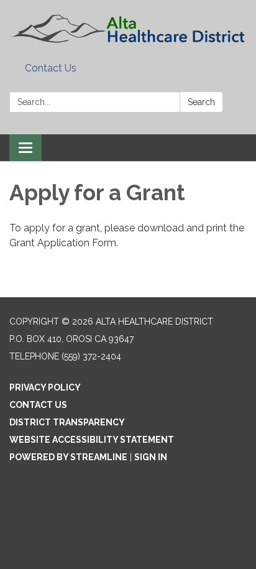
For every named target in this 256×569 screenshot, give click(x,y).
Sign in (150, 457)
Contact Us (50, 68)
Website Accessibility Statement (91, 440)
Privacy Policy (45, 387)
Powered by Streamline (68, 457)
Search (201, 102)
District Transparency (67, 422)
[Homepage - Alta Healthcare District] (128, 28)
